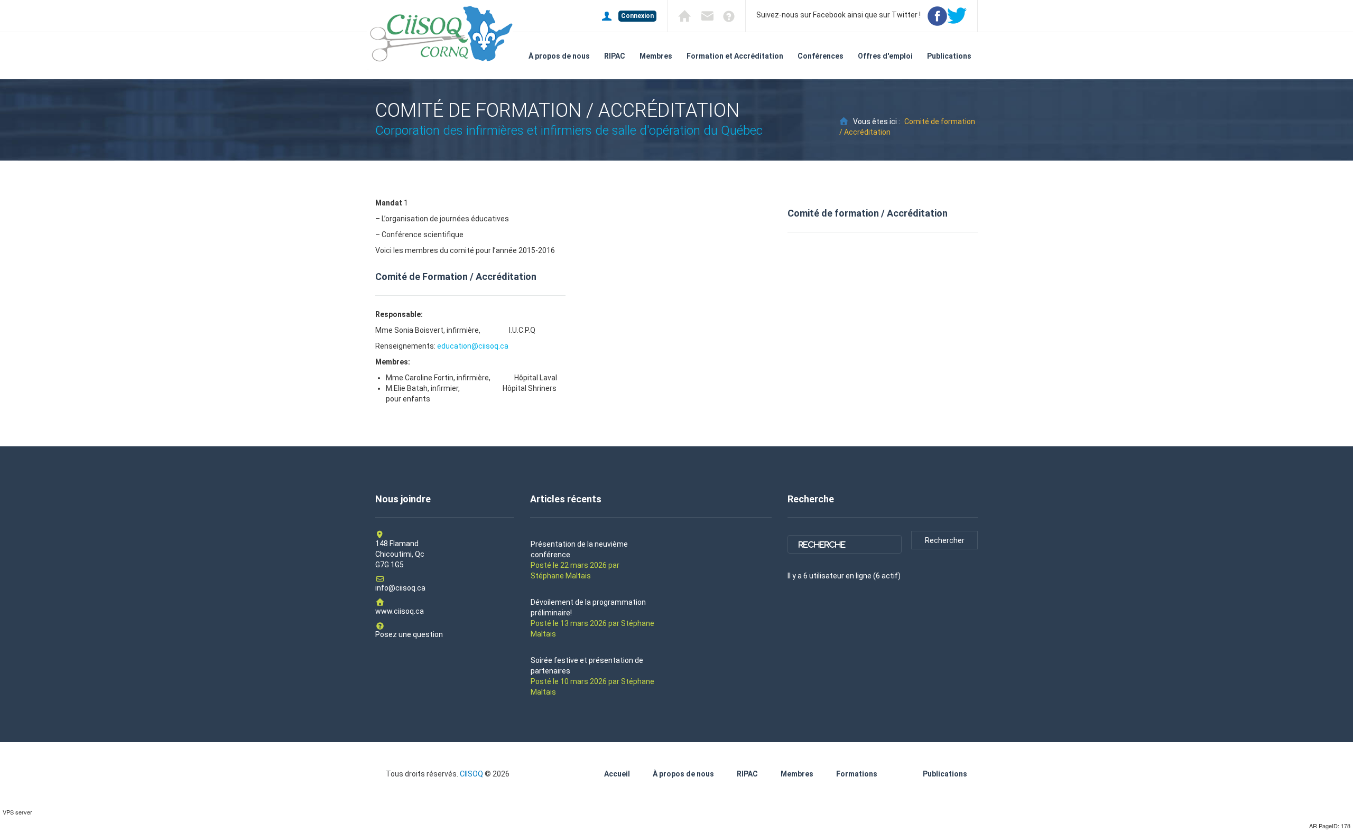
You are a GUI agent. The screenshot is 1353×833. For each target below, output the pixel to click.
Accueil (617, 774)
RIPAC (614, 56)
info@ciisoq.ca (400, 588)
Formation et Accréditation (735, 56)
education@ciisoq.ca (472, 346)
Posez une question (409, 634)
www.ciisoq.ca (399, 611)
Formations (856, 774)
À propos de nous (559, 56)
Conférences (821, 56)
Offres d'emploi (885, 56)
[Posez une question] (725, 15)
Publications (949, 56)
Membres (656, 56)
